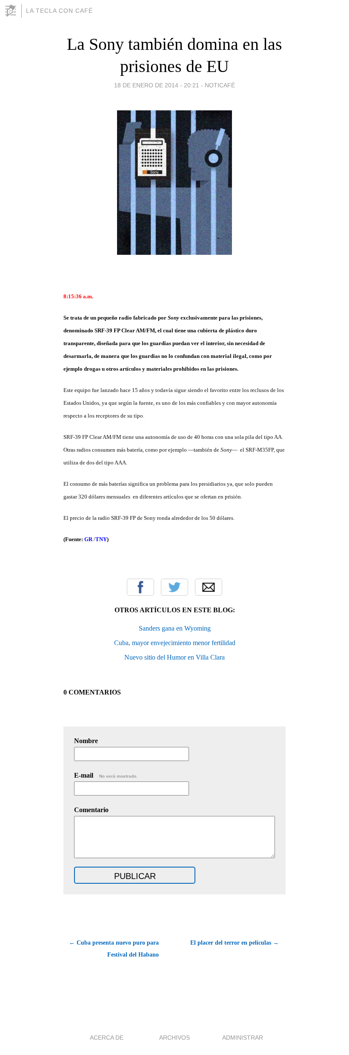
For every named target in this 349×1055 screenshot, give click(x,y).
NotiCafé (220, 85)
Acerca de (106, 1037)
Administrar (242, 1037)
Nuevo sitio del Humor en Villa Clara (174, 657)
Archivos (174, 1037)
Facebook (140, 587)
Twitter (174, 587)
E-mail (105, 775)
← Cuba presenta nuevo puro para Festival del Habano (114, 949)
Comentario (91, 809)
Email (208, 587)
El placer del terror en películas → (234, 943)
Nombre (86, 740)
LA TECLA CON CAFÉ (59, 10)
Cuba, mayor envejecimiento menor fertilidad (174, 642)
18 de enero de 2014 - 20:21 (156, 85)
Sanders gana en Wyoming (175, 628)
